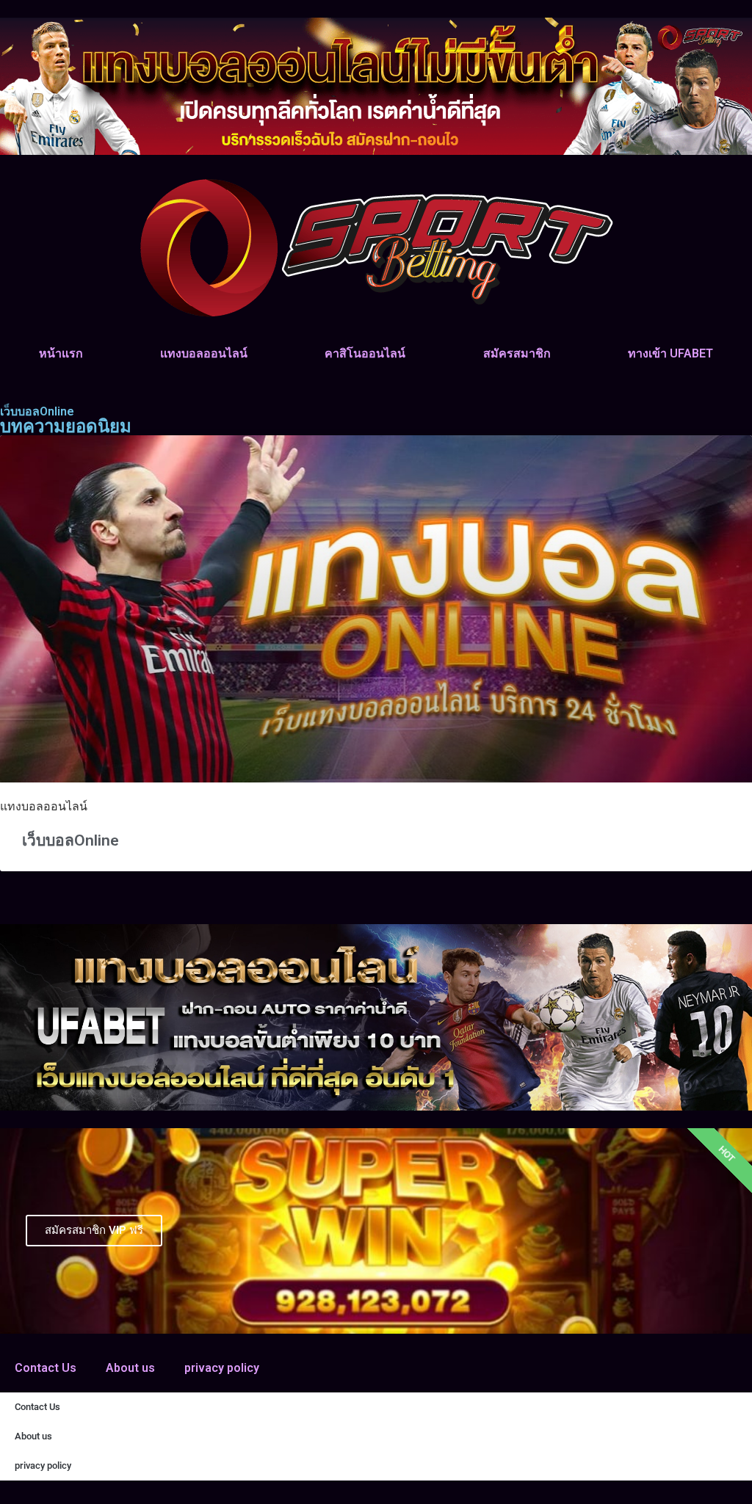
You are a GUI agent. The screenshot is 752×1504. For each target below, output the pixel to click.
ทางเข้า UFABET (670, 353)
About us (130, 1368)
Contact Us (45, 1368)
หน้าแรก (61, 353)
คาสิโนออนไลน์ (365, 353)
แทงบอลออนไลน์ (203, 353)
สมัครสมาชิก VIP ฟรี (94, 1230)
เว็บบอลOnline (70, 840)
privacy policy (221, 1368)
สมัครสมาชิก (517, 353)
